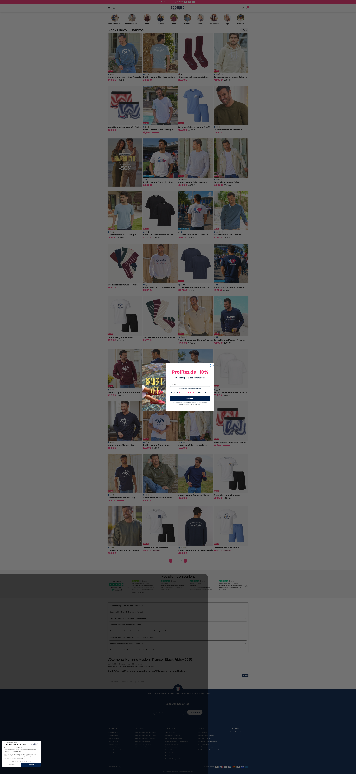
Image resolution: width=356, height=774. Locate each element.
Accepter (31, 764)
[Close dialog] (211, 365)
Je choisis (12, 764)
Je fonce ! (190, 398)
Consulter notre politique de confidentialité (14, 758)
